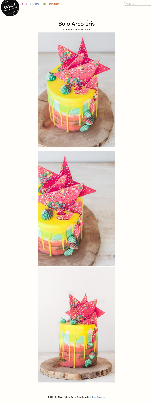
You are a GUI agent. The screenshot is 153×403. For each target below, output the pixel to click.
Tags (44, 4)
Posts (24, 4)
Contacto (34, 4)
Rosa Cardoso (98, 397)
